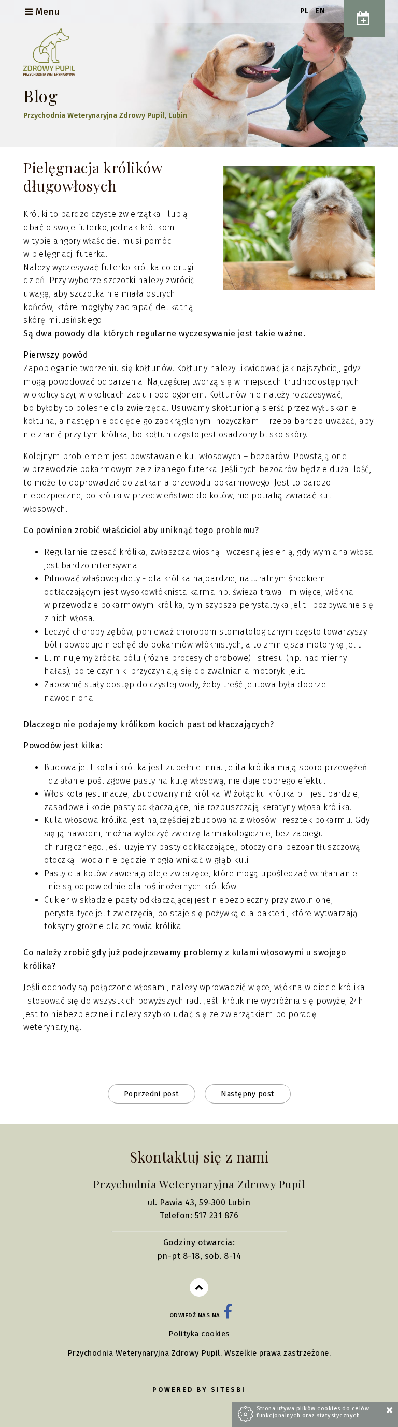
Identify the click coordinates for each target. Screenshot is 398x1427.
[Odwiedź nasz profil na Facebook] (228, 1315)
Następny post (248, 1094)
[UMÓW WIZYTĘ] (364, 18)
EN (320, 11)
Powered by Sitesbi (199, 1389)
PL (305, 11)
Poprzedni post (151, 1094)
